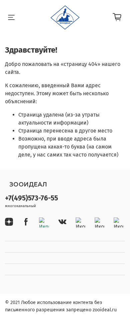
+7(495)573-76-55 (31, 198)
